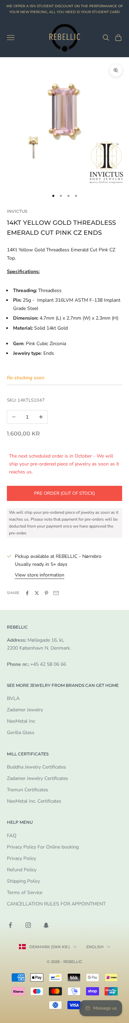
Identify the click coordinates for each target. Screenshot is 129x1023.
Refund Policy (21, 869)
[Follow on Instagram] (28, 925)
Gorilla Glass (20, 732)
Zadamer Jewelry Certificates (37, 778)
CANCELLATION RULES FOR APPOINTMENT (56, 904)
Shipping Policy (23, 881)
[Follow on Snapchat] (46, 925)
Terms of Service (24, 892)
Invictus (17, 211)
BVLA (13, 698)
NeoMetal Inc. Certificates (34, 801)
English (95, 946)
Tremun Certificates (27, 789)
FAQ (12, 835)
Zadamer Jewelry (25, 709)
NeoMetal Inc (21, 721)
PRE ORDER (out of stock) (64, 493)
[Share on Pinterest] (46, 593)
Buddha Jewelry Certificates (36, 767)
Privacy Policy (21, 858)
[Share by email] (56, 593)
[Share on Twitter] (37, 593)
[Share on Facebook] (27, 593)
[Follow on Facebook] (10, 925)
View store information (39, 575)
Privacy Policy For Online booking (43, 847)
